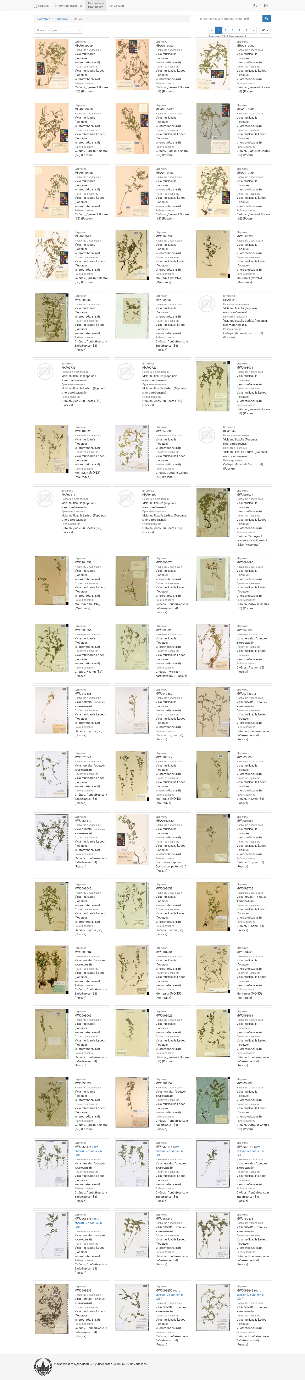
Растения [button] (94, 6)
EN (266, 5)
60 (264, 30)
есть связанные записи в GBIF (88, 1150)
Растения (43, 19)
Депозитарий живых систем (58, 5)
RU (255, 5)
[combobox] (58, 30)
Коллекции (116, 5)
